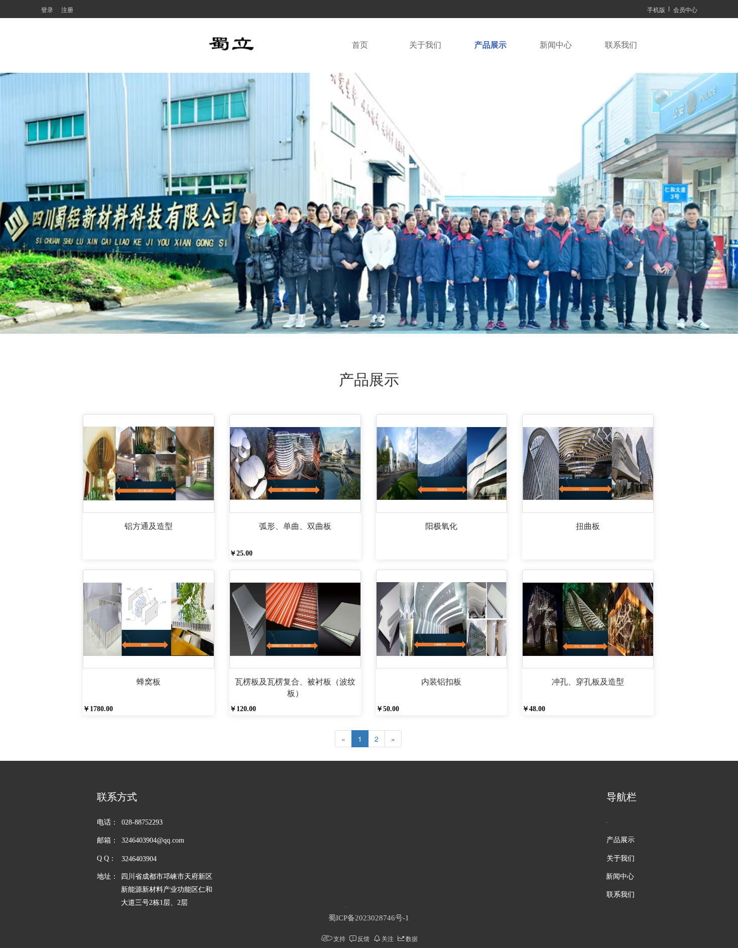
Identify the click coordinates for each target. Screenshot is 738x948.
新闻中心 (556, 45)
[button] (359, 323)
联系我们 (621, 45)
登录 (47, 9)
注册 (67, 9)
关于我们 (425, 45)
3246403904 (139, 859)
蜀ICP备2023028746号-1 (368, 918)
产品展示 (490, 45)
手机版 (656, 9)
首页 (360, 45)
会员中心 (685, 9)
